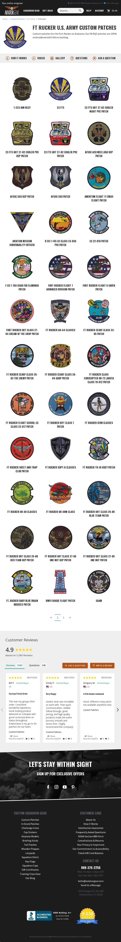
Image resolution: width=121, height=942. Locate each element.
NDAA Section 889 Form (91, 836)
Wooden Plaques (30, 848)
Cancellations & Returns (91, 840)
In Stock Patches (30, 823)
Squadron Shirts (30, 857)
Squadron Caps (30, 865)
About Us (91, 819)
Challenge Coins (30, 828)
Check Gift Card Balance (90, 853)
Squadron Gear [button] (31, 10)
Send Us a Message (91, 885)
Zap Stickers (30, 832)
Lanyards (30, 853)
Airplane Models (30, 836)
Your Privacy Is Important (90, 844)
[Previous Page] (51, 617)
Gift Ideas (48, 10)
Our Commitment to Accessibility (91, 848)
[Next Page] (70, 617)
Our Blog (30, 878)
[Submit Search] (80, 10)
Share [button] (15, 736)
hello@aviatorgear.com (93, 3)
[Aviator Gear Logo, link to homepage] (12, 10)
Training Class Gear (30, 873)
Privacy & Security (72, 936)
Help (88, 10)
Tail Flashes (30, 844)
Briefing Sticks (30, 840)
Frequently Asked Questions (91, 832)
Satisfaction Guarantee (90, 828)
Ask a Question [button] (76, 665)
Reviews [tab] (10, 665)
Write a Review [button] (104, 665)
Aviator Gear (40, 936)
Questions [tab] (34, 665)
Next (117, 709)
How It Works (91, 823)
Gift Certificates (30, 869)
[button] (27, 738)
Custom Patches (16, 731)
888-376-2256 (75, 3)
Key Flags (30, 861)
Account (99, 10)
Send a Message (112, 3)
